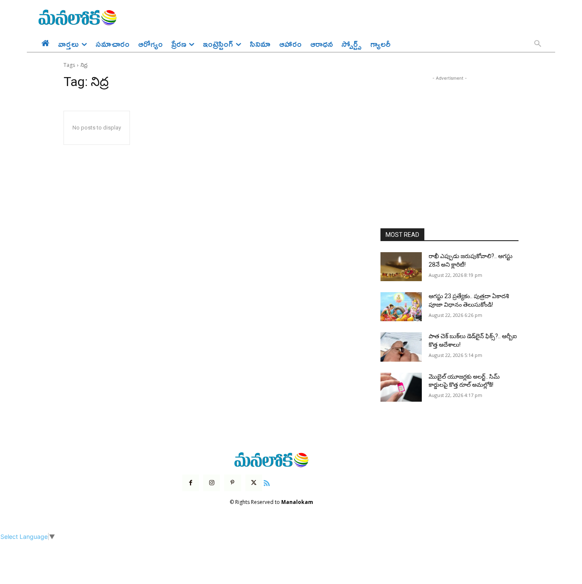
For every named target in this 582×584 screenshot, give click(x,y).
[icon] (266, 482)
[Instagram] (211, 483)
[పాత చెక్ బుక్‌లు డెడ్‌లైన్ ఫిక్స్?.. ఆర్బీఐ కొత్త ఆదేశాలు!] (401, 346)
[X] (253, 483)
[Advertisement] (449, 136)
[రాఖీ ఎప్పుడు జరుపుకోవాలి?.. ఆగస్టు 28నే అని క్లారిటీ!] (401, 266)
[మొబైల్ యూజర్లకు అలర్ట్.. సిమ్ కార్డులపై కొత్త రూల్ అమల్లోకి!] (401, 387)
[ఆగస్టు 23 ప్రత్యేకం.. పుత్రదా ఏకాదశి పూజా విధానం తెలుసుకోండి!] (401, 306)
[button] (537, 44)
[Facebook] (190, 483)
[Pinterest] (232, 483)
